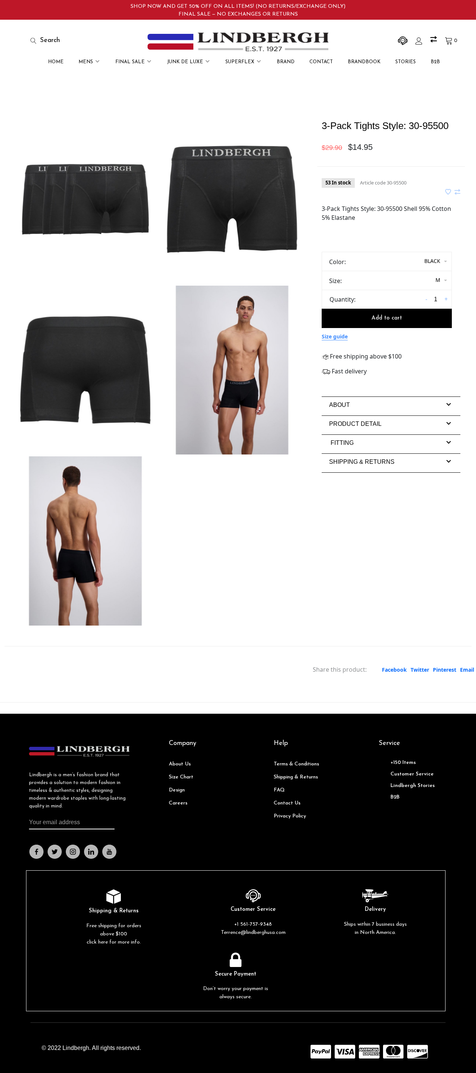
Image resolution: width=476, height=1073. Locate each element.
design (177, 790)
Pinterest (444, 669)
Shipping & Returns (296, 777)
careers (178, 803)
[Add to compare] (457, 192)
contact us (287, 803)
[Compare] (434, 40)
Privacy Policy (290, 816)
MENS (85, 62)
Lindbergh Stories (412, 785)
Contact (321, 62)
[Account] (419, 40)
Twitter (420, 669)
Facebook (394, 669)
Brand (286, 62)
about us (180, 764)
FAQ (279, 790)
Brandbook (364, 62)
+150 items (403, 762)
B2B (435, 62)
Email (467, 669)
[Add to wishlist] (449, 192)
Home (56, 62)
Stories (405, 62)
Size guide (335, 336)
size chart (181, 777)
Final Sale (130, 62)
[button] (339, 405)
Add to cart (387, 318)
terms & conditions (296, 764)
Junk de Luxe (185, 62)
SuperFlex (239, 62)
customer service (412, 774)
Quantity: (342, 299)
